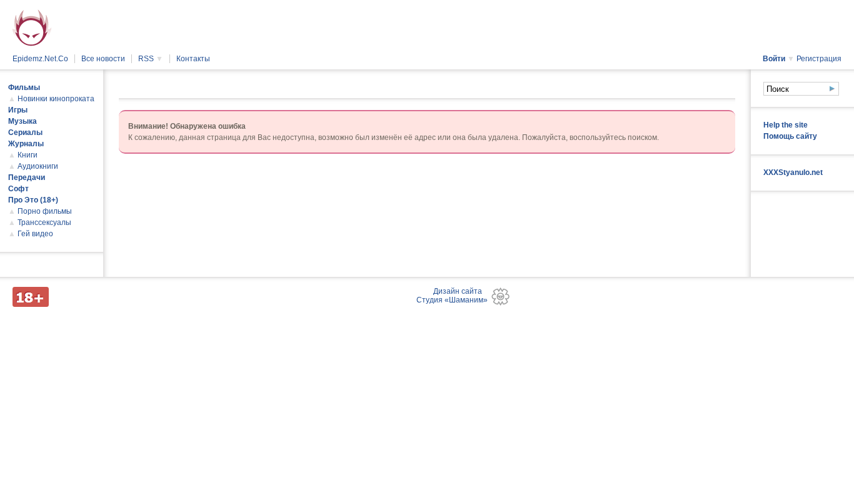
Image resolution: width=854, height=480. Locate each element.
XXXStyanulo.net (793, 172)
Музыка (22, 121)
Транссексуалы (44, 222)
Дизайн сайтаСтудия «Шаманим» (452, 295)
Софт (18, 188)
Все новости (103, 58)
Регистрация (818, 58)
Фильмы (24, 87)
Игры (18, 110)
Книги (28, 155)
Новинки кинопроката (56, 98)
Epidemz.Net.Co (40, 58)
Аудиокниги (38, 166)
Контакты (193, 58)
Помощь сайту (790, 136)
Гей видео (35, 233)
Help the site (785, 125)
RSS (150, 58)
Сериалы (25, 132)
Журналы (26, 143)
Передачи (26, 177)
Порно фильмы (45, 211)
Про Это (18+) (33, 200)
